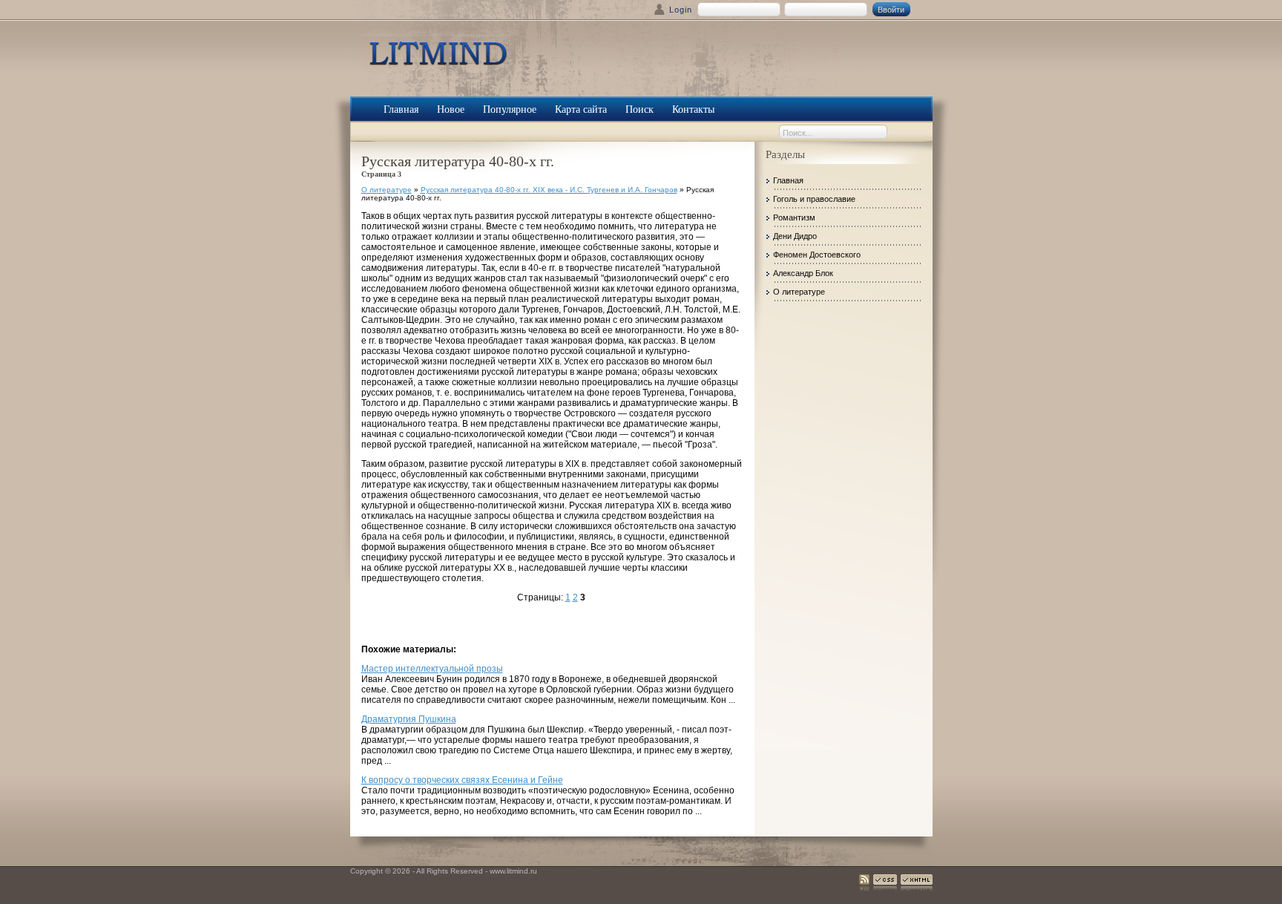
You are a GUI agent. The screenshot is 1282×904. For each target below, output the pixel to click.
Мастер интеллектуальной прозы (432, 669)
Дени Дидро (795, 236)
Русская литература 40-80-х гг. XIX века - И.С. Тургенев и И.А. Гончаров (549, 190)
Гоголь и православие (814, 198)
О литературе (386, 190)
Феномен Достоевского (817, 254)
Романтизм (794, 217)
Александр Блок (803, 273)
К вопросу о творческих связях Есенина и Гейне (462, 780)
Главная (788, 180)
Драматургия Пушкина (408, 719)
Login (680, 9)
